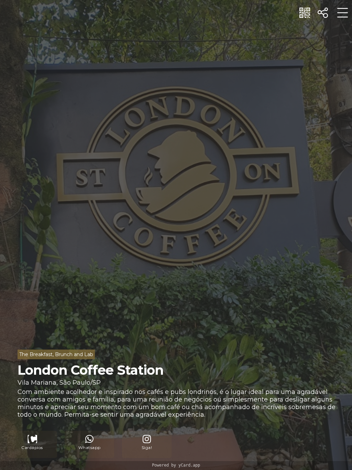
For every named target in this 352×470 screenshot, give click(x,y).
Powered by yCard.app (176, 465)
